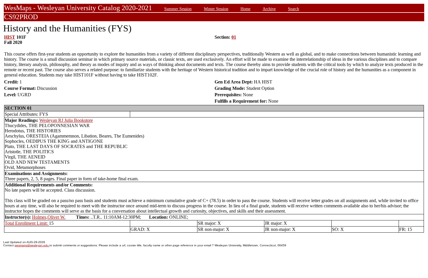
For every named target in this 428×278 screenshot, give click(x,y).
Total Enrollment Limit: (27, 223)
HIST (9, 37)
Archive (269, 8)
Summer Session (178, 8)
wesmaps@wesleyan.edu (32, 245)
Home (245, 8)
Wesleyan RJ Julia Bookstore (66, 120)
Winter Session (216, 8)
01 (233, 37)
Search (293, 8)
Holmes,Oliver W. (49, 217)
